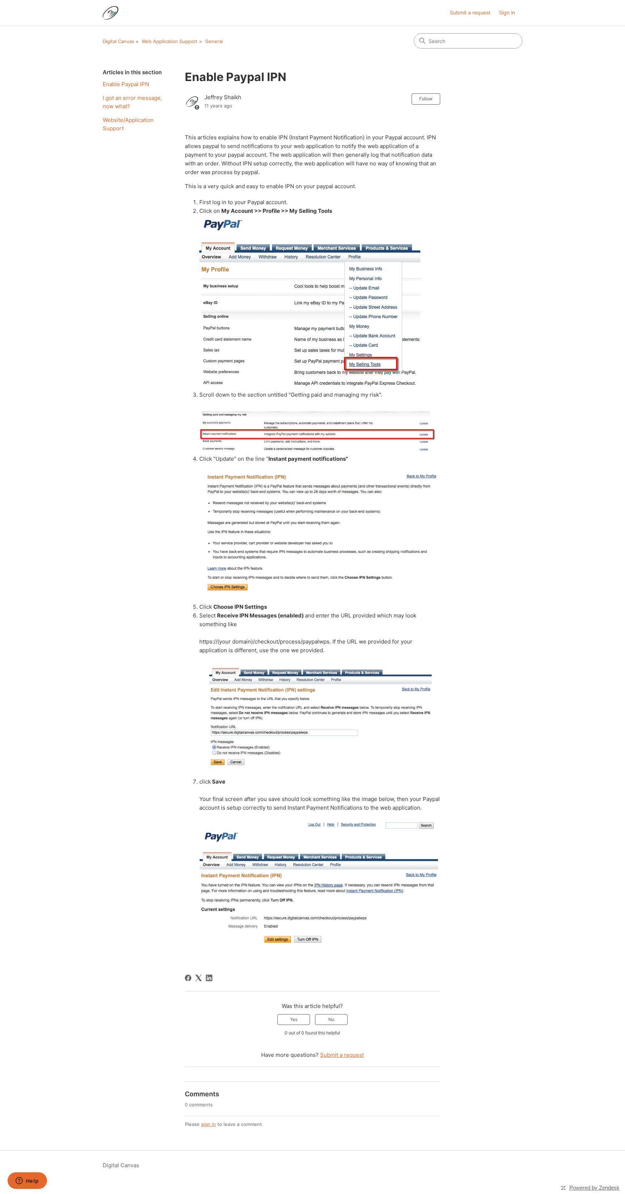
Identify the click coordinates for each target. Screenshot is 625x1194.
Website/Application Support (128, 124)
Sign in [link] (507, 12)
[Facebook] (188, 978)
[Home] (110, 13)
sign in (208, 1124)
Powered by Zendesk (594, 1188)
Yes (293, 1019)
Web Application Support (169, 41)
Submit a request (470, 12)
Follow (426, 98)
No (331, 1019)
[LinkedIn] (209, 978)
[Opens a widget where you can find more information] (27, 1181)
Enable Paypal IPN (126, 84)
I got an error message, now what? (132, 102)
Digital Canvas (118, 41)
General (214, 41)
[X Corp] (198, 978)
